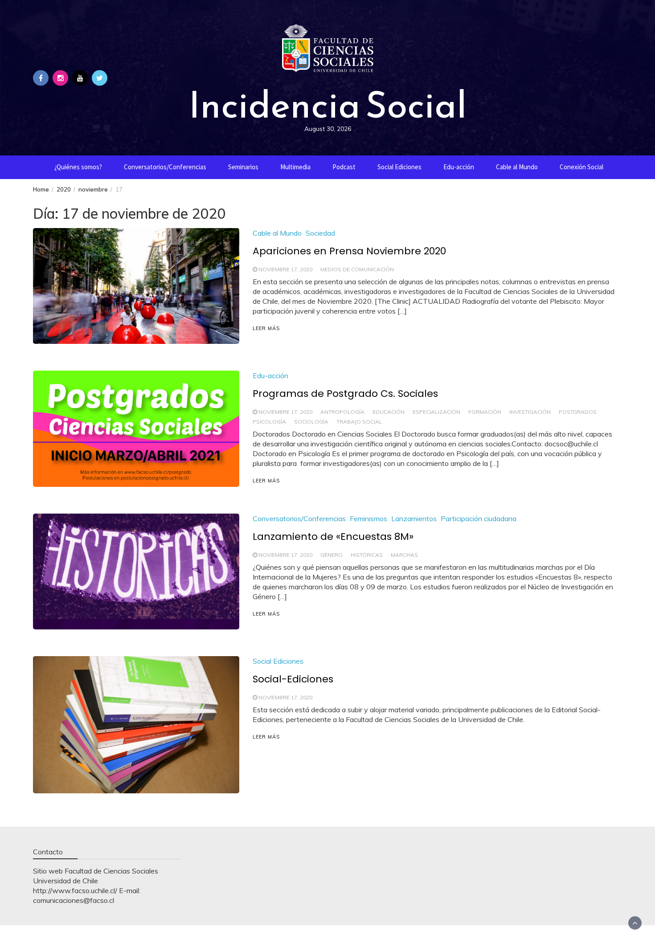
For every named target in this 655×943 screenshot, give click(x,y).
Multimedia (295, 167)
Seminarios (243, 167)
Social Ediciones (399, 167)
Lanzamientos (414, 518)
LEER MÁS (266, 328)
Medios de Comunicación (357, 269)
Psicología (269, 421)
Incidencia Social (327, 104)
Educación (389, 411)
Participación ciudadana (478, 518)
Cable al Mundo (517, 167)
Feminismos (368, 518)
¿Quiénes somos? (78, 167)
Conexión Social (581, 167)
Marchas (404, 554)
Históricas (367, 554)
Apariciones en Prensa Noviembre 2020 (349, 251)
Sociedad (320, 233)
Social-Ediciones (293, 679)
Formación (484, 411)
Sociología (311, 421)
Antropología (342, 411)
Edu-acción (458, 167)
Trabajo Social (359, 421)
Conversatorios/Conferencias (165, 167)
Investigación (530, 411)
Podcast (344, 167)
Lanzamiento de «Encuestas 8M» (333, 536)
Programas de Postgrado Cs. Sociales (345, 393)
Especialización (436, 411)
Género (331, 554)
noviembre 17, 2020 (285, 269)
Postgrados (578, 411)
